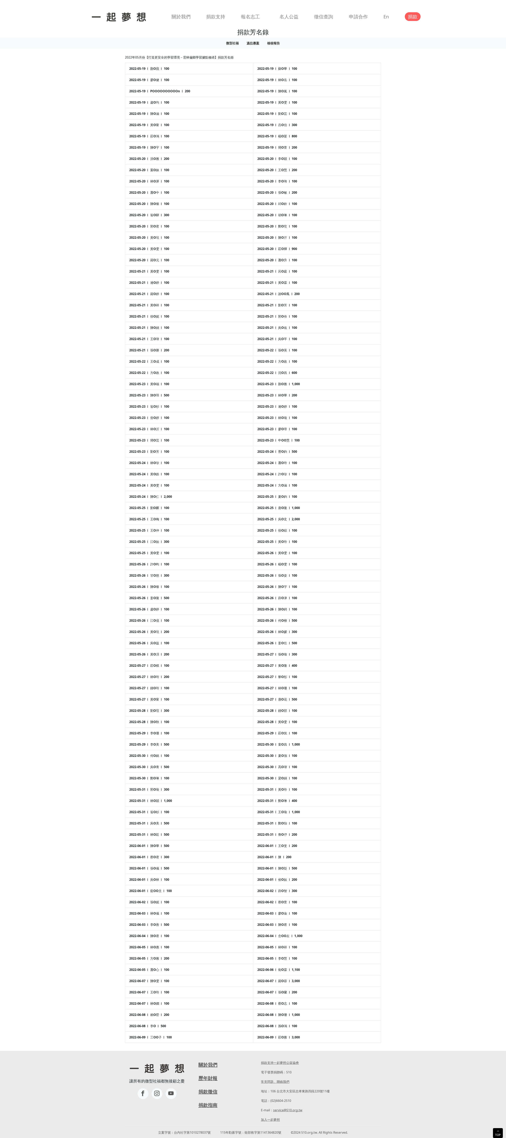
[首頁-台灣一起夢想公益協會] (118, 16)
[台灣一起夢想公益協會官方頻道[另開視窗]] (171, 1093)
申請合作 (358, 16)
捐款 (412, 16)
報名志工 (250, 16)
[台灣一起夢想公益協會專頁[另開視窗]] (143, 1093)
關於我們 (181, 16)
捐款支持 (215, 16)
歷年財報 (207, 1078)
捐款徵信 (207, 1091)
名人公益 (288, 16)
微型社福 (232, 43)
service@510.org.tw (287, 1110)
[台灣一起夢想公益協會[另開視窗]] (157, 1093)
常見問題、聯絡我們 (275, 1082)
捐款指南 (207, 1105)
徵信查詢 (323, 16)
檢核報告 (273, 43)
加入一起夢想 (270, 1119)
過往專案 (253, 43)
